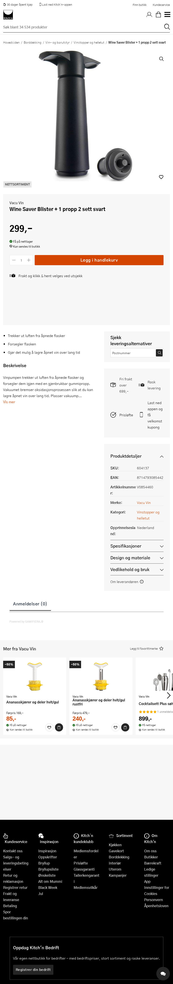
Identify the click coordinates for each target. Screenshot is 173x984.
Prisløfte (126, 414)
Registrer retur (15, 887)
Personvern (153, 899)
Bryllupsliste (48, 869)
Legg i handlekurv (99, 260)
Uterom (115, 869)
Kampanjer (118, 875)
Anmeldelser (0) (30, 603)
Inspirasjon (47, 850)
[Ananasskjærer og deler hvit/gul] (34, 676)
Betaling (10, 905)
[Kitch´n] (8, 15)
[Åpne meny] (167, 14)
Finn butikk (139, 5)
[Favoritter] (49, 727)
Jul (40, 893)
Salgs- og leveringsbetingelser (15, 863)
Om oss (150, 850)
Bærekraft (152, 863)
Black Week (47, 887)
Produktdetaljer (125, 456)
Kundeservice (161, 5)
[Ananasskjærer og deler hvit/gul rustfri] (101, 676)
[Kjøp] (59, 727)
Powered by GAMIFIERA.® (26, 621)
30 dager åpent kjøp (19, 4)
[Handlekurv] (158, 14)
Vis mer (9, 401)
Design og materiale (130, 557)
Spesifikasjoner (125, 546)
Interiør (115, 863)
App (147, 881)
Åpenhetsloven (156, 905)
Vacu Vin (16, 202)
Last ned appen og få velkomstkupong (155, 415)
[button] (161, 177)
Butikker (151, 857)
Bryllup (44, 863)
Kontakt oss (13, 850)
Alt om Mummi (50, 881)
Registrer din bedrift (33, 969)
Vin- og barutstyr (58, 42)
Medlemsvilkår (86, 887)
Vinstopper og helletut (89, 42)
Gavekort (116, 850)
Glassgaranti (84, 869)
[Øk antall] (29, 260)
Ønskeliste (47, 875)
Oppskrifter (47, 857)
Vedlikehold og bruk (129, 569)
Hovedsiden (11, 42)
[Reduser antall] (14, 260)
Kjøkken (115, 844)
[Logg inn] (149, 14)
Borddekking (32, 42)
